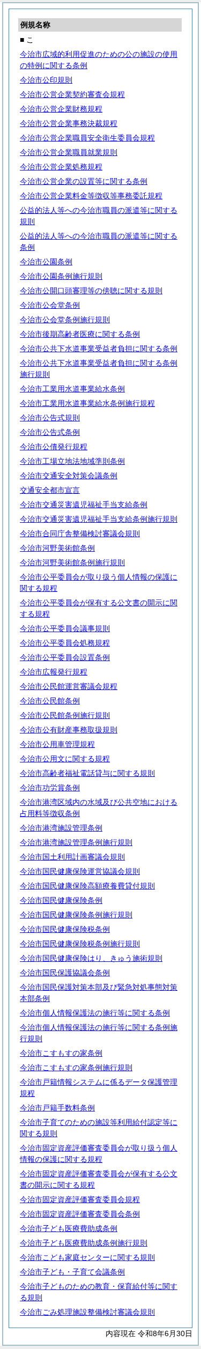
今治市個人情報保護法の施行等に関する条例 (95, 1013)
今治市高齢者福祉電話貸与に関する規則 (87, 773)
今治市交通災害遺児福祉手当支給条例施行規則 (98, 519)
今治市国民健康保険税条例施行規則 (80, 943)
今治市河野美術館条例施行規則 (72, 562)
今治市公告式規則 (50, 417)
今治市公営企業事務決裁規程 (68, 123)
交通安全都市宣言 (50, 490)
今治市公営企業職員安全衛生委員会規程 (87, 138)
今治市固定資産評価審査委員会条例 (80, 1214)
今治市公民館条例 (50, 700)
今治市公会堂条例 (50, 305)
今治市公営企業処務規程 (61, 166)
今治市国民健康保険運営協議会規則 (80, 871)
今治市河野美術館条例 (57, 548)
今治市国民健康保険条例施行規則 (76, 914)
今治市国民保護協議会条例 (65, 972)
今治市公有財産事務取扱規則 (68, 729)
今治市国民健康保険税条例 (65, 929)
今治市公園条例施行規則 (61, 276)
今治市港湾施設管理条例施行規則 (76, 842)
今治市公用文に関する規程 (65, 758)
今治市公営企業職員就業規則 (68, 152)
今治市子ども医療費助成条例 (68, 1228)
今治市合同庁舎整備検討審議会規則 (80, 533)
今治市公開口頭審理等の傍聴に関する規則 (91, 290)
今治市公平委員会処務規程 (65, 643)
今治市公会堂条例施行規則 (65, 319)
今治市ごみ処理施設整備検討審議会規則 (87, 1312)
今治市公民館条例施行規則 (65, 715)
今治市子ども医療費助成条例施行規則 (83, 1243)
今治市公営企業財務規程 (61, 109)
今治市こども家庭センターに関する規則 (87, 1257)
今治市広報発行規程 (53, 672)
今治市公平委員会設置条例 (65, 657)
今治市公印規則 (46, 80)
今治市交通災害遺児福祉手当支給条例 (83, 504)
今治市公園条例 (46, 261)
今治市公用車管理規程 (57, 744)
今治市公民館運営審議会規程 (68, 686)
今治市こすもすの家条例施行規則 (76, 1067)
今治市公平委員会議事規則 (65, 628)
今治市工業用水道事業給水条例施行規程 (87, 403)
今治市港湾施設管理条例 (61, 828)
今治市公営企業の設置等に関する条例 (83, 181)
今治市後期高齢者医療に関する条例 (80, 334)
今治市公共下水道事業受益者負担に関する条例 (98, 348)
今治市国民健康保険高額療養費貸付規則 (87, 885)
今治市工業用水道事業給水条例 (72, 388)
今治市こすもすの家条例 (61, 1053)
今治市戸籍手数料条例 (57, 1107)
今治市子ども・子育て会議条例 (72, 1272)
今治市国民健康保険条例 (61, 900)
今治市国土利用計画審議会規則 (72, 857)
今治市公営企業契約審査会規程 (72, 94)
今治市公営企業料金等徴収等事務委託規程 (91, 195)
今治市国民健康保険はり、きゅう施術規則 (91, 958)
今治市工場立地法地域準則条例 (72, 461)
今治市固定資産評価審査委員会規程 (80, 1199)
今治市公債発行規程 (53, 446)
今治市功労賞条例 (50, 787)
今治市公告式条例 (50, 432)
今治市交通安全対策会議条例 (68, 475)
